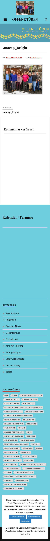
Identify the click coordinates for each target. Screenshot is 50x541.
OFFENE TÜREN (25, 19)
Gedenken (32, 424)
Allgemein (11, 319)
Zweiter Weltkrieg (13, 488)
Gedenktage (12, 339)
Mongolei (28, 448)
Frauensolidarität (13, 424)
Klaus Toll (36, 57)
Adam (14, 395)
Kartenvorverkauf (14, 432)
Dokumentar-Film (13, 412)
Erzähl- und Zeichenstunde (18, 416)
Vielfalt (8, 480)
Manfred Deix (27, 440)
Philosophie (10, 464)
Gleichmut (9, 428)
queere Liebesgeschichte (33, 464)
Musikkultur (10, 452)
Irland (22, 428)
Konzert (31, 436)
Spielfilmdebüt (12, 468)
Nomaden (25, 452)
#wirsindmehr (13, 313)
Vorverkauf (22, 480)
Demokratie (29, 404)
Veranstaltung (13, 365)
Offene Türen (29, 456)
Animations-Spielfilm (31, 395)
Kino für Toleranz (14, 345)
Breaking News (13, 326)
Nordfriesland (12, 456)
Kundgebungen (13, 352)
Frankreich (29, 420)
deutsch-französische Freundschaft (23, 408)
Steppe (7, 472)
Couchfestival (13, 332)
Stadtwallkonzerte (15, 358)
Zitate (9, 371)
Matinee (36, 444)
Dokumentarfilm (34, 412)
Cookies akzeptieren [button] (17, 516)
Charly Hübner (29, 399)
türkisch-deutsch (24, 472)
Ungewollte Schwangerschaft (20, 476)
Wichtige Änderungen (15, 484)
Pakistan (28, 460)
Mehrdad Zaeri (11, 448)
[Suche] (43, 20)
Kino (29, 432)
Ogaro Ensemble (12, 460)
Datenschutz (25, 521)
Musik (39, 448)
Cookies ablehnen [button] (34, 516)
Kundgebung (10, 440)
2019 (6, 395)
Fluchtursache (12, 420)
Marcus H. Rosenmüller (16, 444)
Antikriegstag (11, 399)
